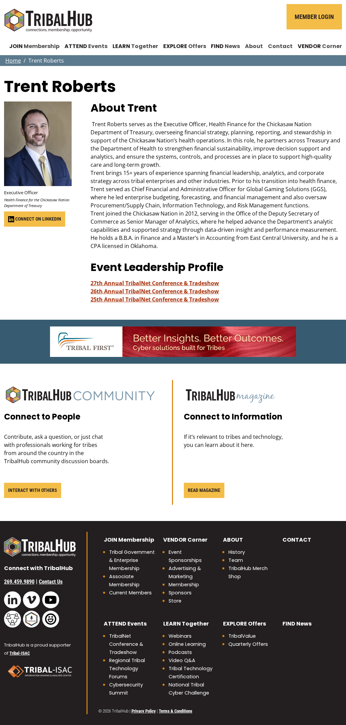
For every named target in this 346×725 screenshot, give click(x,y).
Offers (184, 46)
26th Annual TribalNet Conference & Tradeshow (155, 291)
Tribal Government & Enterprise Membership (132, 560)
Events (86, 46)
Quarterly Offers (248, 644)
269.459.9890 (19, 582)
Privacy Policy (143, 710)
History (236, 552)
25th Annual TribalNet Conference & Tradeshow (155, 299)
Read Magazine (204, 490)
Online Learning (187, 644)
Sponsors (180, 592)
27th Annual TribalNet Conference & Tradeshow (155, 283)
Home (13, 60)
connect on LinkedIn (37, 219)
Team (235, 560)
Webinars (180, 636)
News (225, 46)
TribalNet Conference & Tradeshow (126, 644)
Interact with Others (32, 490)
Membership (34, 46)
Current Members (130, 592)
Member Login (314, 16)
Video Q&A (182, 660)
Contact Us (51, 582)
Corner (320, 46)
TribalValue (242, 636)
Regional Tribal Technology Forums (127, 668)
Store (175, 600)
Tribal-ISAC (19, 653)
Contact (280, 46)
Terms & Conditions (175, 710)
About (254, 46)
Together (135, 46)
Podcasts (180, 652)
